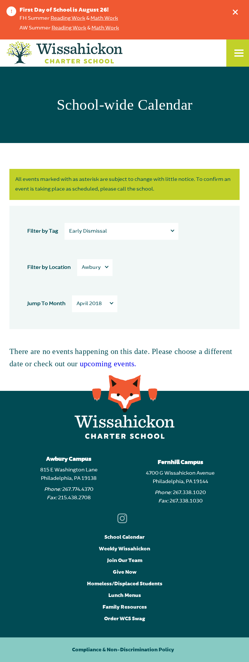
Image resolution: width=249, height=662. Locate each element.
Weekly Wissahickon (124, 548)
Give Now (124, 572)
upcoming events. (108, 363)
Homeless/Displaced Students (124, 583)
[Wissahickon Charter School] (64, 53)
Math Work (104, 18)
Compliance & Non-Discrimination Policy (123, 649)
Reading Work (68, 18)
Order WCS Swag (124, 618)
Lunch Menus (124, 595)
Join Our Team (124, 560)
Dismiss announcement (235, 12)
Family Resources (124, 607)
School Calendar (124, 537)
